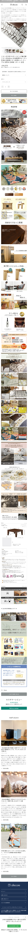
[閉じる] (25, 917)
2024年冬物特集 (8, 8)
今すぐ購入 (14, 95)
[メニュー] (2, 4)
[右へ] (25, 51)
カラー (2, 79)
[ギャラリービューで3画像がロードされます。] (14, 51)
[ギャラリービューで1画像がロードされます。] (6, 51)
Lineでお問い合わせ (14, 694)
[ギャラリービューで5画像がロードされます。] (21, 51)
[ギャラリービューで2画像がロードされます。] (10, 51)
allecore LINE (14, 926)
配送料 (6, 67)
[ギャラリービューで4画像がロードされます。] (17, 51)
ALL (13, 8)
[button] (22, 4)
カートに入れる (14, 91)
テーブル (23, 8)
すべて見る (14, 876)
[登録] (26, 907)
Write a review (13, 708)
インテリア (17, 8)
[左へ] (2, 51)
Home (2, 8)
